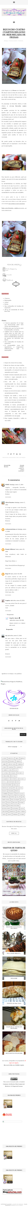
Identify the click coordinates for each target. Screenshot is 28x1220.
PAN (23, 796)
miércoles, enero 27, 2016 (15, 635)
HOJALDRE (10, 790)
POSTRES (21, 802)
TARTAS (4, 814)
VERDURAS (15, 814)
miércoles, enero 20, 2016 (17, 600)
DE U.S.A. (4, 781)
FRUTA (14, 787)
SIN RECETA (12, 811)
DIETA (17, 781)
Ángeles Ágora (13, 618)
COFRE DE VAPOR (12, 764)
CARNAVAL (18, 761)
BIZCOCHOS (5, 457)
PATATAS (9, 802)
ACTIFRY (4, 758)
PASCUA (23, 799)
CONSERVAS (20, 764)
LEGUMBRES (5, 793)
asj (6, 635)
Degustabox (16, 186)
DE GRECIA (20, 773)
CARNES (4, 764)
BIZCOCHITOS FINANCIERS (14, 1053)
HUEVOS (17, 790)
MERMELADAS (5, 796)
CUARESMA (10, 767)
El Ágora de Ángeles (17, 1204)
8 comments (20, 40)
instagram (9, 210)
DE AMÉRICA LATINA (7, 770)
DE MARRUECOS (6, 779)
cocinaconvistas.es (11, 529)
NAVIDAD (12, 796)
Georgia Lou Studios (17, 1205)
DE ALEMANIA (18, 767)
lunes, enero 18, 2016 (16, 573)
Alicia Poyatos (9, 502)
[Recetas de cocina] (7, 1115)
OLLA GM (18, 796)
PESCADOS (15, 802)
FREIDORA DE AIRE (6, 787)
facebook (22, 208)
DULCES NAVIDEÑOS (7, 784)
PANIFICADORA (5, 799)
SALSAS (22, 808)
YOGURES (22, 814)
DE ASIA (16, 770)
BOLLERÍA (12, 761)
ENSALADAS (16, 784)
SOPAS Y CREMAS (21, 811)
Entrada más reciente (7, 466)
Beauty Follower (10, 549)
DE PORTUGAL (14, 779)
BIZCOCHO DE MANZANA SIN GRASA (14, 927)
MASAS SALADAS (20, 793)
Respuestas (10, 614)
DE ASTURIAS (5, 773)
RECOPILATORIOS (6, 808)
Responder (8, 497)
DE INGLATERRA (6, 776)
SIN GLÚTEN (5, 811)
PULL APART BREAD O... (14, 953)
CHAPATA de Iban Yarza (14, 1003)
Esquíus (7, 600)
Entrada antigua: (21, 468)
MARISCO (12, 793)
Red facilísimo (15, 808)
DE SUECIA (22, 779)
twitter (3, 210)
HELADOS (4, 790)
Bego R (7, 573)
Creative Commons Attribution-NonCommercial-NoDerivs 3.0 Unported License (14, 1084)
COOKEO (4, 767)
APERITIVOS (11, 758)
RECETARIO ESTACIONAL (13, 805)
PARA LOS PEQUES (20, 457)
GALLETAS (20, 787)
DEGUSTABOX (12, 457)
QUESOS (4, 805)
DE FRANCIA (13, 773)
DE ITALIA (14, 776)
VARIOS (9, 814)
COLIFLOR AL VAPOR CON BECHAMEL (14, 1027)
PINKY (7, 484)
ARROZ (17, 758)
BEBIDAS (23, 758)
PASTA (3, 802)
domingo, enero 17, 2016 (16, 484)
